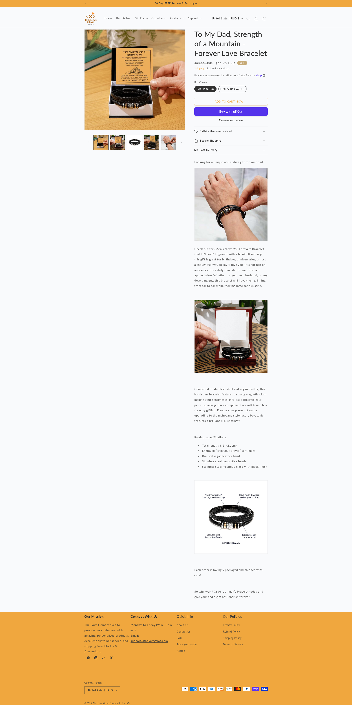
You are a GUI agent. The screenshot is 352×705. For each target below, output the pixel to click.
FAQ (179, 638)
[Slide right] (181, 142)
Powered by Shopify (119, 703)
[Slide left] (88, 142)
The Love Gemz (101, 703)
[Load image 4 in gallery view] (151, 142)
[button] (141, 18)
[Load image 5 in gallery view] (168, 142)
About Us (182, 625)
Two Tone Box (205, 88)
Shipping (199, 68)
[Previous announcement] (86, 3)
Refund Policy (231, 631)
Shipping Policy (232, 638)
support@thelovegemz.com (149, 640)
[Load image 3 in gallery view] (134, 142)
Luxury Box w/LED (232, 88)
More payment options (231, 120)
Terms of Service (233, 644)
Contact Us (183, 631)
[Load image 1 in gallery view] (100, 142)
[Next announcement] (266, 3)
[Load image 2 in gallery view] (117, 142)
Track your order (187, 644)
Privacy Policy (231, 625)
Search (181, 650)
